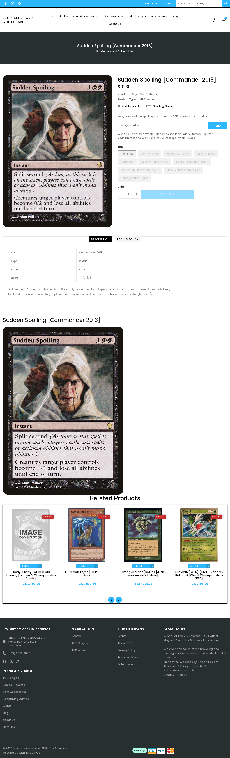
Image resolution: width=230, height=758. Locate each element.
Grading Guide (163, 106)
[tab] (100, 239)
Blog (5, 713)
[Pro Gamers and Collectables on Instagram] (19, 3)
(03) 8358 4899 (19, 653)
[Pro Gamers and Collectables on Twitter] (12, 3)
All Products (80, 650)
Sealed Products (14, 685)
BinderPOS (33, 752)
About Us (9, 720)
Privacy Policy (126, 650)
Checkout (151, 3)
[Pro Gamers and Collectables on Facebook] (5, 3)
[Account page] (215, 20)
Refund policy (127, 664)
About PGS (125, 643)
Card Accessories (15, 692)
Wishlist (168, 3)
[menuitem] (60, 16)
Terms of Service (129, 657)
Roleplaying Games (16, 699)
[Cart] (223, 20)
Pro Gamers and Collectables (18, 20)
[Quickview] (10, 585)
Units (121, 186)
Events (7, 706)
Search (76, 636)
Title (121, 147)
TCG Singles (11, 678)
